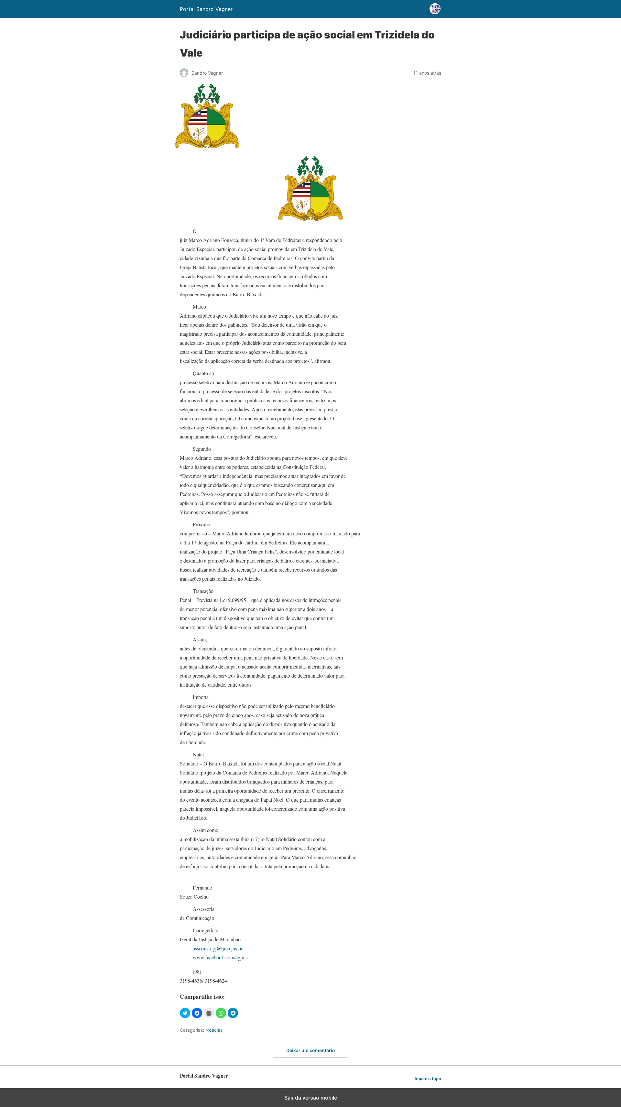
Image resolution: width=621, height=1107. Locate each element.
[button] (185, 1013)
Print (209, 1013)
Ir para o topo (428, 1078)
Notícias (214, 1030)
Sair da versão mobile (310, 1097)
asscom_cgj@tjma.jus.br (218, 948)
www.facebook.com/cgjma (220, 957)
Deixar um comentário (310, 1050)
